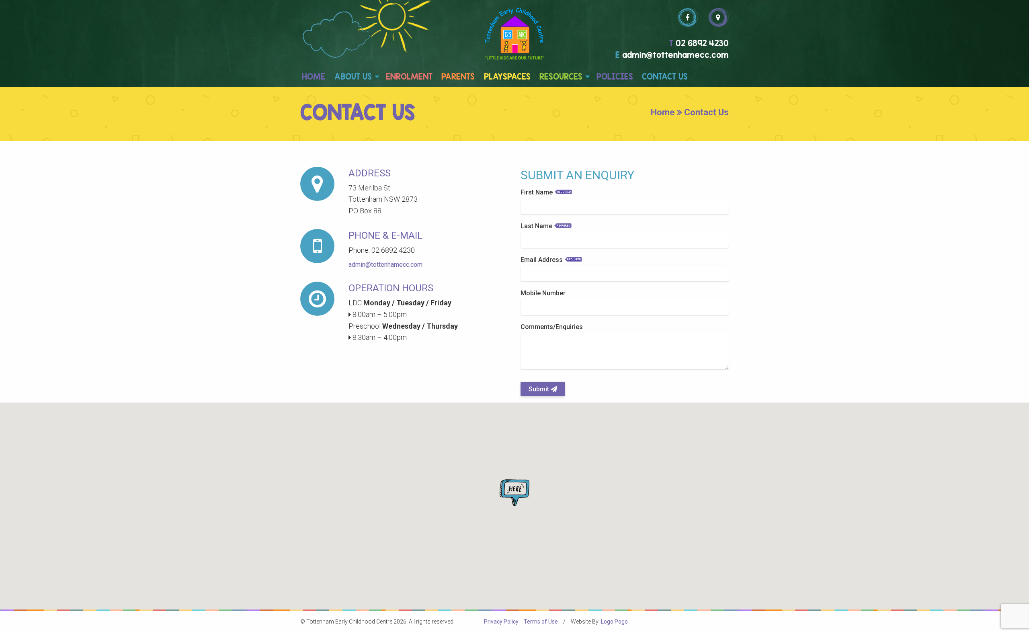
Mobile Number (543, 293)
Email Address (542, 260)
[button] (514, 492)
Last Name (536, 226)
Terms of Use (541, 621)
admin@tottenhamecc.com (385, 264)
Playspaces (507, 76)
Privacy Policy (501, 621)
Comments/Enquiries (552, 327)
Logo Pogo (614, 621)
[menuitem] (313, 77)
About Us (353, 76)
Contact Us (665, 76)
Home (313, 76)
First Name (537, 192)
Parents (458, 76)
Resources (560, 76)
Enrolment (409, 76)
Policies (614, 76)
